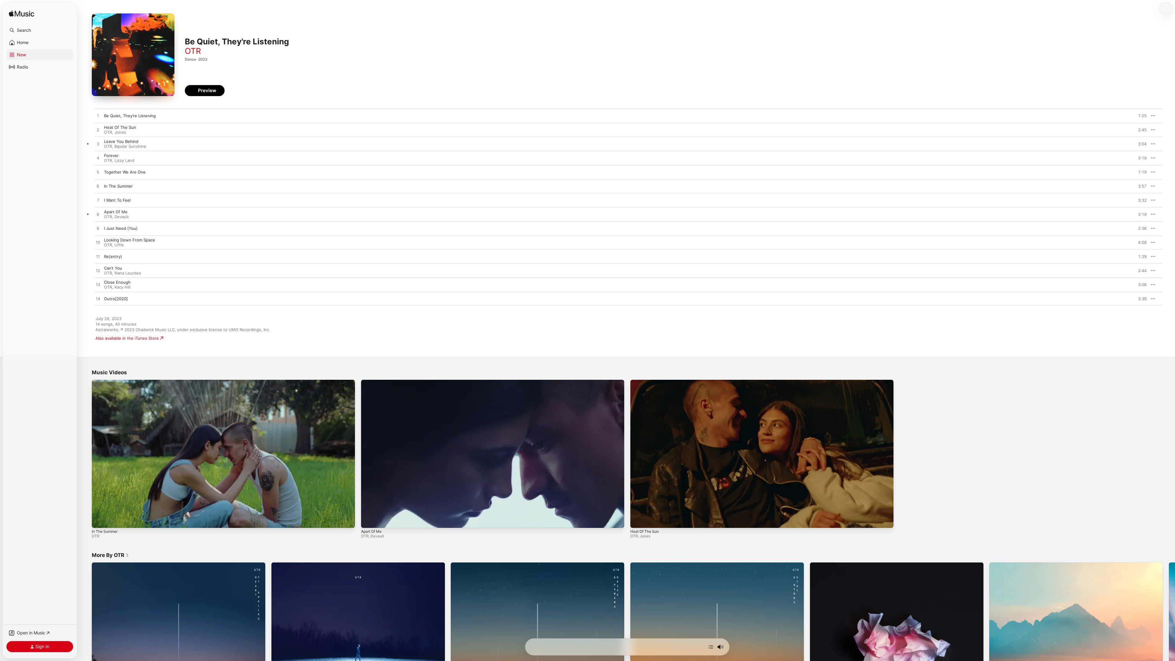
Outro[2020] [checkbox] (116, 298)
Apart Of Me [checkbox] (116, 211)
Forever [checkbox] (111, 155)
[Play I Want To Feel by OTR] (98, 200)
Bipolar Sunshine (130, 146)
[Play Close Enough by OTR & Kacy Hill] (98, 285)
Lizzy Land (124, 160)
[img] (21, 13)
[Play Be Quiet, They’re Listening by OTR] (98, 116)
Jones (120, 132)
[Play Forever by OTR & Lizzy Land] (98, 158)
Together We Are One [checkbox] (125, 172)
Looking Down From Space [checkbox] (129, 239)
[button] (40, 30)
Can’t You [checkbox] (113, 268)
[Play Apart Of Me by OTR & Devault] (98, 214)
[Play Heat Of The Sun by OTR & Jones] (98, 130)
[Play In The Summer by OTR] (98, 186)
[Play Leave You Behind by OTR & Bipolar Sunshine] (98, 144)
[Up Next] (710, 647)
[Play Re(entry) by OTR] (98, 257)
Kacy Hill (122, 287)
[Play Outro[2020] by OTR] (98, 299)
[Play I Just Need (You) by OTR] (98, 228)
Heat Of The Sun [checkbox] (120, 127)
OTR (193, 51)
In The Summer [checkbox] (118, 186)
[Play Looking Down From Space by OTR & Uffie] (98, 242)
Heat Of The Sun (644, 531)
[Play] (99, 520)
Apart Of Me (371, 531)
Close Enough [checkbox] (117, 282)
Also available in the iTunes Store (127, 338)
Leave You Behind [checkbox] (121, 141)
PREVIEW (1140, 116)
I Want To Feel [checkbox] (117, 200)
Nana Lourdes (127, 273)
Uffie (119, 244)
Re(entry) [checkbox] (113, 256)
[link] (110, 555)
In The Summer (105, 531)
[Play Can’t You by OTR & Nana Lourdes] (98, 271)
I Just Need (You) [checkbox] (121, 228)
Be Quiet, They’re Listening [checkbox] (130, 115)
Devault (121, 216)
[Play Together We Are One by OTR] (98, 172)
